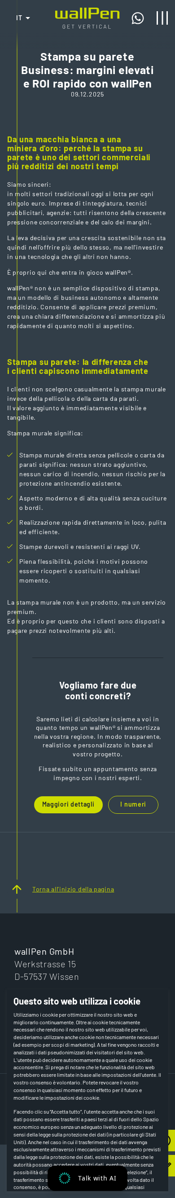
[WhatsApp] (140, 18)
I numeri (133, 804)
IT (19, 18)
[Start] (87, 12)
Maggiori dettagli (68, 804)
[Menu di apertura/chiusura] (162, 18)
